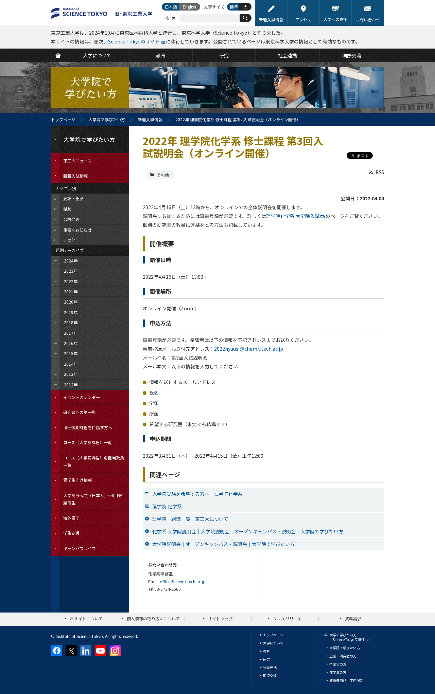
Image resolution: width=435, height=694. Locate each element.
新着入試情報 (150, 119)
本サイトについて (86, 618)
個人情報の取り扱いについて (153, 618)
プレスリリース (287, 618)
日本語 (171, 7)
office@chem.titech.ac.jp (183, 581)
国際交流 (270, 675)
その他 (163, 175)
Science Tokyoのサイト (134, 41)
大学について (273, 642)
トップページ (63, 119)
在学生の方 (337, 672)
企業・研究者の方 (342, 655)
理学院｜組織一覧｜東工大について (190, 518)
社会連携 (270, 667)
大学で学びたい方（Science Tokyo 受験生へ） (350, 637)
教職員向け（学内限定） (348, 680)
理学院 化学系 (167, 506)
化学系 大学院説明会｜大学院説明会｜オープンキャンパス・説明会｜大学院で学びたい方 (247, 531)
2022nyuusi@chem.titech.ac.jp (248, 348)
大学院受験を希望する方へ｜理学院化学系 (197, 493)
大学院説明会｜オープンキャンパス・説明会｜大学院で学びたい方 (223, 544)
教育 (266, 651)
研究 (266, 659)
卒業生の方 (337, 663)
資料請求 (353, 618)
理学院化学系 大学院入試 (292, 216)
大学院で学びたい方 (106, 119)
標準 (234, 7)
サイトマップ (220, 618)
